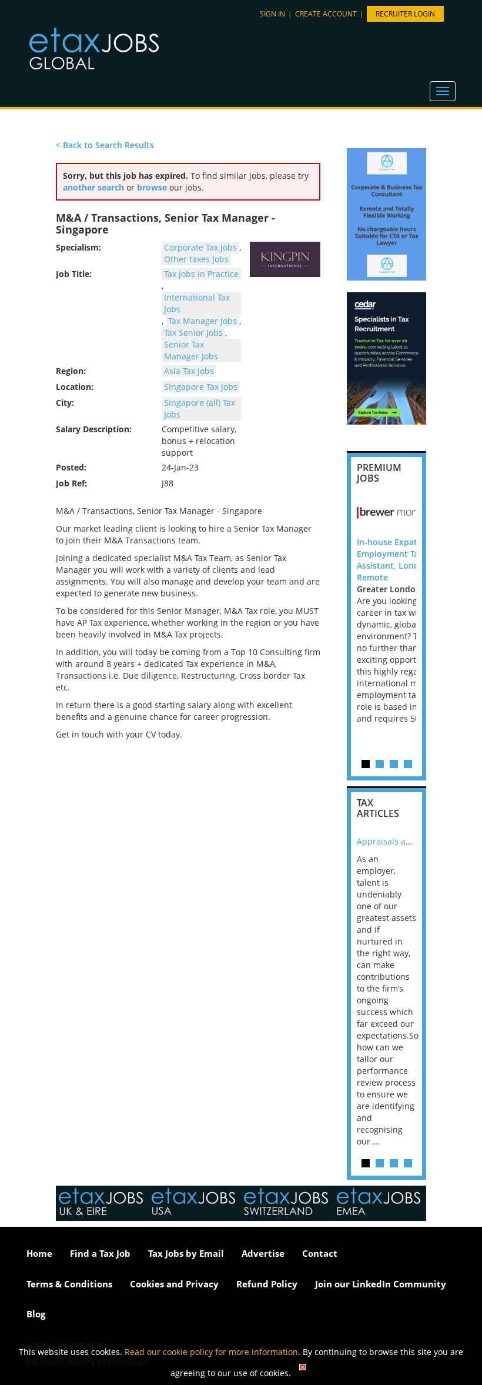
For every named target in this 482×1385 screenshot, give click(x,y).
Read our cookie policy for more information (211, 1351)
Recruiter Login (405, 14)
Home (39, 1253)
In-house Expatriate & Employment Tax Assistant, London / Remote (400, 559)
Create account (326, 14)
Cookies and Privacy (174, 1284)
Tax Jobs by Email (186, 1253)
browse (152, 187)
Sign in (272, 14)
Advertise (263, 1253)
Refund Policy (266, 1284)
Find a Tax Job (100, 1253)
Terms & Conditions (69, 1284)
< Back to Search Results (105, 145)
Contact (319, 1253)
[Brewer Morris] (410, 512)
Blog (35, 1314)
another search (93, 187)
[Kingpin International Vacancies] (285, 259)
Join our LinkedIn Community (380, 1284)
